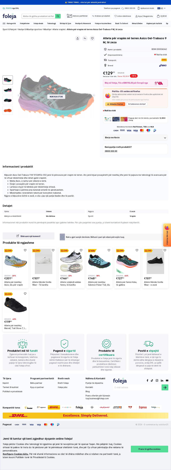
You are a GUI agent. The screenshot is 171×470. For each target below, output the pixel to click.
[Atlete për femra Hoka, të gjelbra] (127, 261)
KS (162, 8)
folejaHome (24, 23)
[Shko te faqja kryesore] (9, 16)
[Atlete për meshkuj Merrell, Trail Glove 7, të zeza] (15, 304)
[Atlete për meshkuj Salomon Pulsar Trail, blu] (99, 261)
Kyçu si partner (37, 387)
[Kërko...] (58, 16)
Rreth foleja (63, 383)
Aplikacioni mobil (147, 8)
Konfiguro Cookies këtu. (16, 454)
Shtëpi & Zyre (65, 23)
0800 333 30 (111, 151)
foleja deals (38, 23)
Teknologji (51, 23)
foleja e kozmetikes (103, 23)
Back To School (121, 23)
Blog (88, 391)
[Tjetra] (94, 95)
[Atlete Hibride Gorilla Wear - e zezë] (155, 261)
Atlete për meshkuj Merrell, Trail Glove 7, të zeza (15, 327)
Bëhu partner (36, 383)
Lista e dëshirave (124, 16)
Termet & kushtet (11, 387)
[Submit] (165, 387)
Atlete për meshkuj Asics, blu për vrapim (13, 283)
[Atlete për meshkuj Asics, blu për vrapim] (15, 261)
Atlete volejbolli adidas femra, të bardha (70, 283)
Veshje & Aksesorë (83, 23)
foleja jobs (62, 387)
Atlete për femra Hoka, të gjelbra (126, 283)
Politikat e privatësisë (12, 391)
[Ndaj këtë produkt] (77, 38)
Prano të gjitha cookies (149, 449)
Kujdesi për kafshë (154, 23)
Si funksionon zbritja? (137, 104)
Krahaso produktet (102, 16)
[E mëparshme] (18, 95)
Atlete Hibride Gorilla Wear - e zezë (153, 283)
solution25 (163, 424)
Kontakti (89, 387)
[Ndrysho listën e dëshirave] (92, 38)
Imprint (6, 383)
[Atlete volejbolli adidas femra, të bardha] (71, 261)
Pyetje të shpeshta (94, 383)
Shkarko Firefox (116, 104)
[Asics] (163, 65)
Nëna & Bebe (137, 23)
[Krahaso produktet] (85, 38)
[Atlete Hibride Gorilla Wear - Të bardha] (43, 261)
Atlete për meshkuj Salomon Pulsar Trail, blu (99, 283)
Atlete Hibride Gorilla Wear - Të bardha (41, 283)
